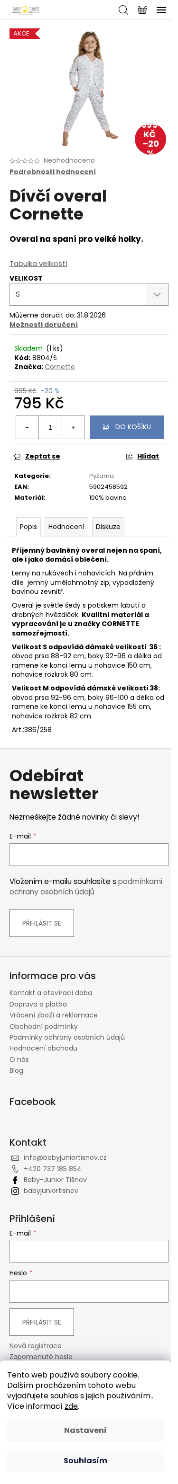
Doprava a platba (38, 1004)
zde (71, 1406)
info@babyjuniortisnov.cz (65, 1157)
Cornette (60, 366)
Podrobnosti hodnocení (52, 172)
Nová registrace (35, 1346)
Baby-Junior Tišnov (55, 1179)
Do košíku (133, 427)
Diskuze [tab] (108, 526)
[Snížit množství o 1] (27, 427)
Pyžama (101, 475)
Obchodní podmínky (43, 1026)
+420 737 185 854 (53, 1169)
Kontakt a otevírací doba (50, 993)
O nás (19, 1059)
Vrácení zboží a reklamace (53, 1015)
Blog (16, 1070)
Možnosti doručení (43, 324)
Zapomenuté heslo (41, 1356)
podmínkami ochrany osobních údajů (85, 886)
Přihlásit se (41, 923)
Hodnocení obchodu (43, 1048)
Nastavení (85, 1430)
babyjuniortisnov (51, 1190)
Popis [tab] (28, 526)
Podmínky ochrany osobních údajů (67, 1037)
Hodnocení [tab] (66, 526)
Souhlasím (85, 1460)
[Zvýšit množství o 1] (73, 427)
